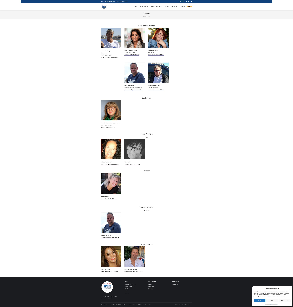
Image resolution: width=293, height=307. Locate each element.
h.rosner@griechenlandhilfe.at (156, 90)
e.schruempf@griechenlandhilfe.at (110, 57)
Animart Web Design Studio (186, 304)
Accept (259, 300)
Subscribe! (175, 284)
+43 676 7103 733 (123, 1)
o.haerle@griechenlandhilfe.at (108, 199)
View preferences (284, 300)
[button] (290, 288)
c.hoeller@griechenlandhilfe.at (156, 54)
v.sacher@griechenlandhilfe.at (132, 164)
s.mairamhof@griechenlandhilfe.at (110, 164)
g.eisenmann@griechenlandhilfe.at (133, 90)
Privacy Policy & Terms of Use (145, 304)
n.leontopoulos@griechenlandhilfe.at (133, 271)
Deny (272, 300)
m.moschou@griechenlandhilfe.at (109, 271)
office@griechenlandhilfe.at (109, 1)
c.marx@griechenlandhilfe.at (131, 54)
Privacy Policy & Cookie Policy (271, 304)
